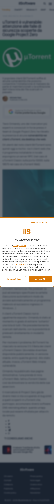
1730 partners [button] (19, 245)
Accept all (40, 279)
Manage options (14, 279)
